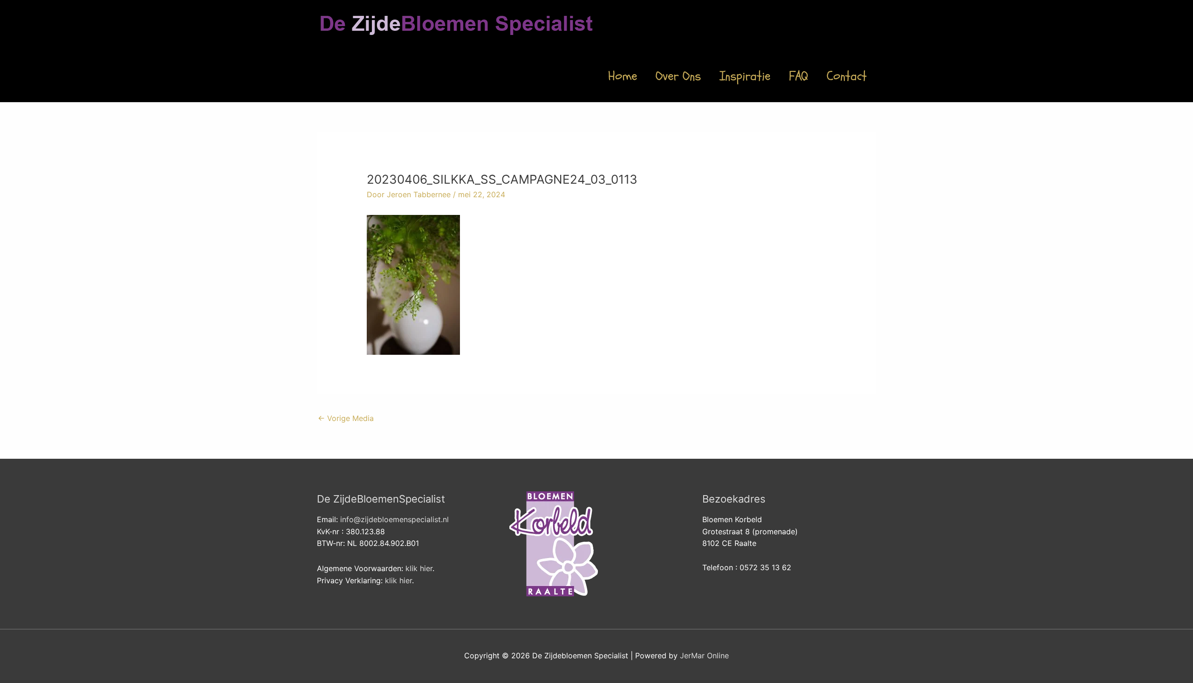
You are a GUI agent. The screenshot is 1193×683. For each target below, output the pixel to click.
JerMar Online (704, 655)
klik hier (418, 568)
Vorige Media (346, 418)
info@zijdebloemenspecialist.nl (394, 519)
